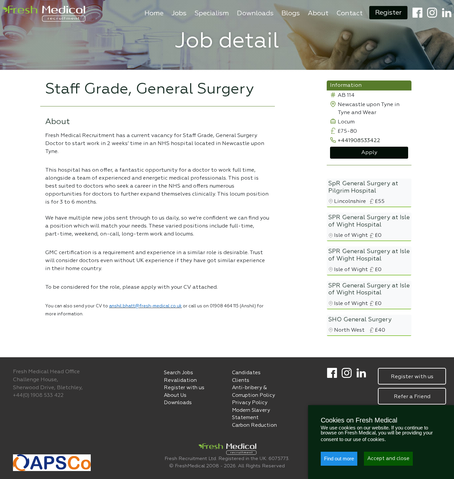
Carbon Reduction (254, 425)
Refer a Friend (412, 396)
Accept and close (388, 458)
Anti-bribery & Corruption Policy (253, 391)
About (318, 13)
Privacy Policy (249, 402)
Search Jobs (178, 372)
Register (388, 12)
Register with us (184, 387)
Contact (349, 13)
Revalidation (180, 380)
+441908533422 (359, 140)
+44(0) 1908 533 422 (38, 395)
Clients (240, 380)
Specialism (211, 13)
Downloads (255, 13)
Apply (369, 152)
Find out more (339, 458)
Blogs (291, 13)
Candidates (246, 372)
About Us (175, 395)
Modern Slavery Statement (251, 414)
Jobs (178, 13)
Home (154, 13)
